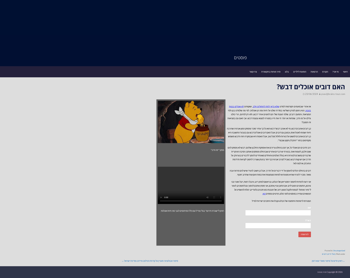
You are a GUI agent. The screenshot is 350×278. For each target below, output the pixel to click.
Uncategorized (339, 250)
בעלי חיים (331, 254)
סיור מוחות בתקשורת (271, 71)
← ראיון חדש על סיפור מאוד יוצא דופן (328, 260)
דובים (324, 254)
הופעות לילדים (299, 71)
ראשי (345, 71)
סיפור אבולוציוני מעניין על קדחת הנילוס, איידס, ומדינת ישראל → (150, 260)
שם (309, 207)
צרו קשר (253, 71)
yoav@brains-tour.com (333, 93)
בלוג (287, 71)
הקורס (325, 71)
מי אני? (335, 71)
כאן (264, 193)
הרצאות (314, 71)
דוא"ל (308, 220)
